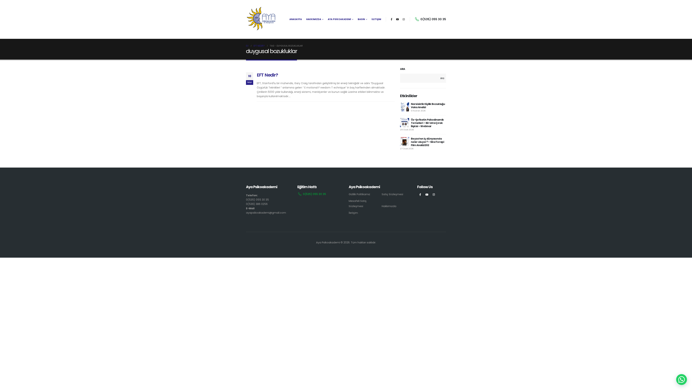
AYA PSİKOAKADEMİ (339, 19)
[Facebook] (391, 19)
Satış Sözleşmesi (392, 194)
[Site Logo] (261, 19)
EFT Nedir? (267, 75)
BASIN (361, 19)
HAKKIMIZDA (313, 19)
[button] (681, 379)
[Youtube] (397, 19)
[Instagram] (403, 19)
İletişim (353, 213)
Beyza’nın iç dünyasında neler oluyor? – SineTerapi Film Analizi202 (427, 142)
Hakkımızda (389, 206)
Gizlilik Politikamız (359, 194)
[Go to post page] (404, 106)
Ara (402, 69)
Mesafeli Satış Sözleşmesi (358, 203)
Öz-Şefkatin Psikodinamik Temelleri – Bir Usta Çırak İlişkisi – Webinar (427, 123)
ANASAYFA (295, 19)
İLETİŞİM (376, 19)
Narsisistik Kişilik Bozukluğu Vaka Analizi (428, 105)
